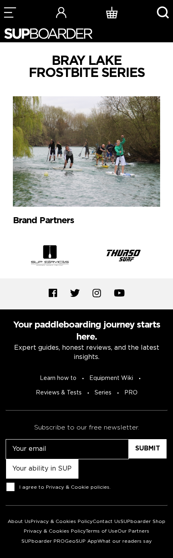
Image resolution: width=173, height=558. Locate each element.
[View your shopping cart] (112, 12)
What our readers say (124, 541)
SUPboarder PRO (43, 541)
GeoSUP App (81, 541)
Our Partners (133, 531)
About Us (19, 521)
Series (103, 392)
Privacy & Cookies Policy (62, 521)
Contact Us (106, 521)
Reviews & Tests (59, 392)
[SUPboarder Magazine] (48, 33)
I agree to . (65, 487)
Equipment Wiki (111, 378)
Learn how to (58, 378)
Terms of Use (101, 531)
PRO (131, 392)
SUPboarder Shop (142, 521)
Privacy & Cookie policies (77, 487)
